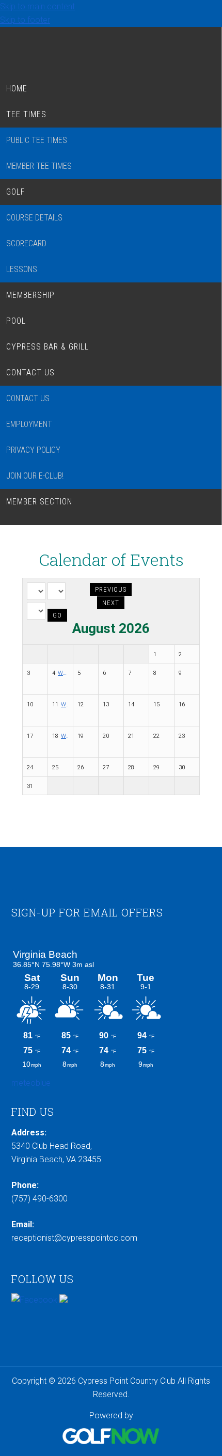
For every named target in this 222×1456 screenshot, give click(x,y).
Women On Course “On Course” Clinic (65, 736)
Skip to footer (25, 20)
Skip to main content (37, 6)
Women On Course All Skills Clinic (63, 673)
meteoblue (31, 1083)
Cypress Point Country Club (110, 49)
